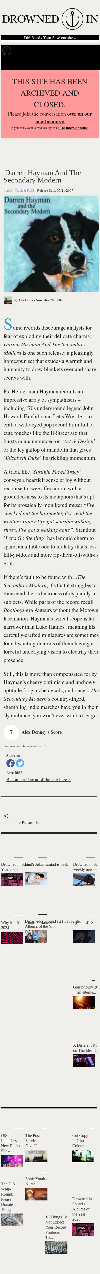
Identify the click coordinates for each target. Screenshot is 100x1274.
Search (88, 63)
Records (25, 51)
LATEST (9, 843)
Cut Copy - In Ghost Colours (81, 1140)
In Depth (50, 51)
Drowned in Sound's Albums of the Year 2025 (82, 1209)
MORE (85, 1094)
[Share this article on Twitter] (20, 763)
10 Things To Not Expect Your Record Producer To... (56, 1227)
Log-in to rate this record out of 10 (24, 746)
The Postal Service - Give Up (34, 1140)
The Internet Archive (74, 128)
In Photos (75, 51)
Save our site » (50, 37)
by (24, 300)
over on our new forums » (63, 117)
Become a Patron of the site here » (38, 779)
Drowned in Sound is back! (47, 864)
